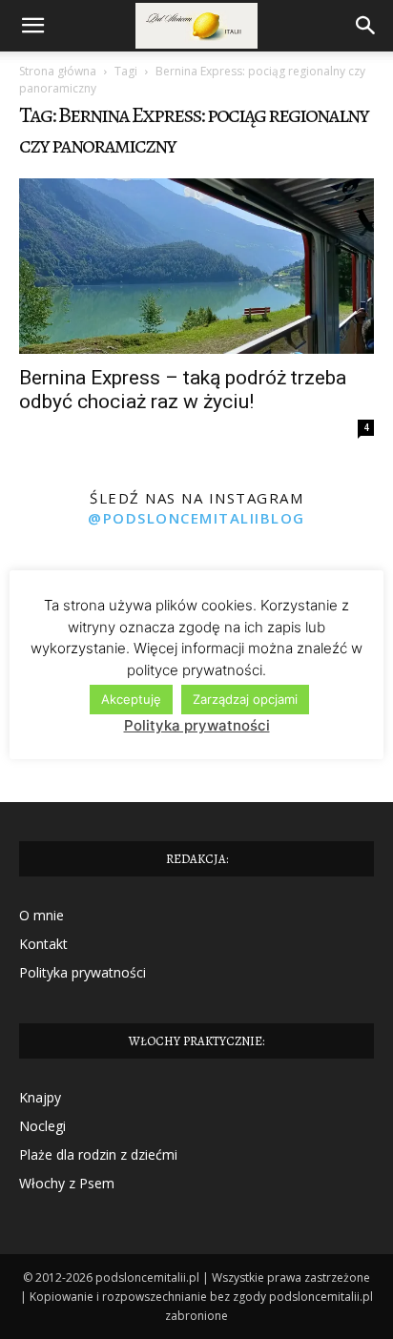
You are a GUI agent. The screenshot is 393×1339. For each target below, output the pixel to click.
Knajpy (40, 1097)
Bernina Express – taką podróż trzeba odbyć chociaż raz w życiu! (182, 389)
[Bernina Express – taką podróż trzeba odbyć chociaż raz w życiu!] (196, 266)
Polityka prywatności (82, 972)
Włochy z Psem (66, 1183)
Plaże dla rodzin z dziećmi (98, 1154)
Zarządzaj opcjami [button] (245, 699)
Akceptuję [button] (131, 699)
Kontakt (43, 944)
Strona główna (57, 71)
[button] (32, 26)
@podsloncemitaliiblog (196, 517)
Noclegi (42, 1126)
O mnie (41, 915)
